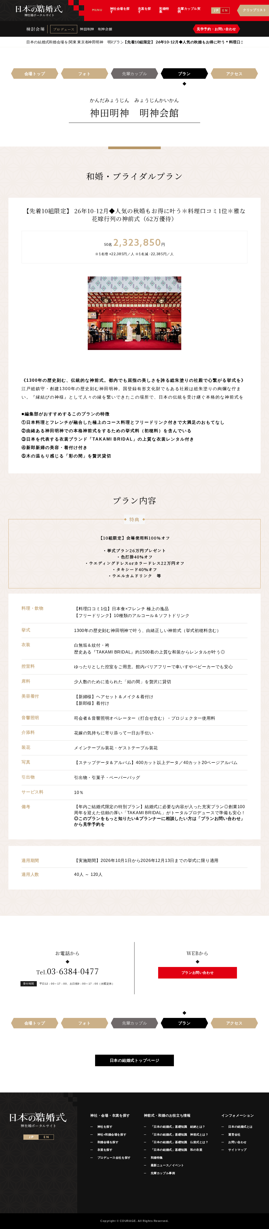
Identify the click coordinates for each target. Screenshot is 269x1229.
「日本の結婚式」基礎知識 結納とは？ (178, 1126)
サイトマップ (237, 1149)
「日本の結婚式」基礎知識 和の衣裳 (176, 1149)
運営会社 (234, 1134)
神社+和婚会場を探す (111, 1134)
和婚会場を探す (107, 1142)
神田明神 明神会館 (96, 29)
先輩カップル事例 (163, 1173)
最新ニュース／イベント (167, 1165)
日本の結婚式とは (240, 1126)
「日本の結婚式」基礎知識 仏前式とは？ (179, 1142)
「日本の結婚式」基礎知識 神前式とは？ (179, 1134)
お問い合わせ (237, 1142)
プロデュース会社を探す (114, 1157)
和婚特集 (157, 1157)
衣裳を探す (104, 1149)
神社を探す (104, 1126)
